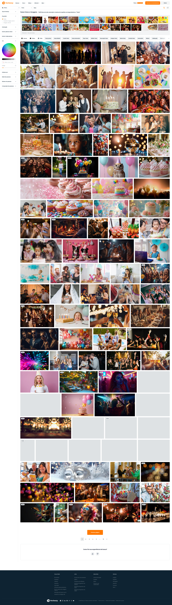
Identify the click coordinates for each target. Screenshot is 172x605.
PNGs (41, 38)
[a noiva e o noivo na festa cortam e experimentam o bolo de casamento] (92, 360)
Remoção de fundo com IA (60, 592)
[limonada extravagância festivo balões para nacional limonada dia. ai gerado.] (40, 405)
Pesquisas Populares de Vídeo (79, 590)
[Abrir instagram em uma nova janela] (62, 600)
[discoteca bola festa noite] (128, 145)
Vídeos (29, 3)
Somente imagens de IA (9, 21)
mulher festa (94, 38)
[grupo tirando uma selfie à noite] (35, 228)
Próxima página (95, 532)
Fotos (23, 3)
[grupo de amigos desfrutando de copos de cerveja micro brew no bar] (35, 472)
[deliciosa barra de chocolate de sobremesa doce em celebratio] (85, 450)
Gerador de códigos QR (59, 594)
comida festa (131, 38)
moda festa (122, 38)
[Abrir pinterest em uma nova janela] (67, 600)
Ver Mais (163, 27)
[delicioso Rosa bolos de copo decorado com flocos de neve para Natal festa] (154, 167)
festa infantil (57, 38)
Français (115, 585)
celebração (154, 38)
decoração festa (104, 38)
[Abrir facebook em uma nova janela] (60, 600)
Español (115, 579)
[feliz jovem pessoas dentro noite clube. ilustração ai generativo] (40, 53)
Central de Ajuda (97, 577)
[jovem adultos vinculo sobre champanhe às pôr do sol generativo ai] (76, 76)
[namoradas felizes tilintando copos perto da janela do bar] (125, 472)
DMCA (75, 579)
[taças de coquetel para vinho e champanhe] (155, 512)
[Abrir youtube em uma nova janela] (73, 600)
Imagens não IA (7, 22)
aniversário (140, 38)
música (147, 38)
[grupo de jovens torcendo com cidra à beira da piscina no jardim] (109, 339)
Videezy (56, 581)
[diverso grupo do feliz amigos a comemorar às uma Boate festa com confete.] (123, 360)
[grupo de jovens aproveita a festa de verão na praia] (116, 76)
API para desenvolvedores (60, 587)
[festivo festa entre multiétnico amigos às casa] (65, 273)
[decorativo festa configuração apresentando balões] (111, 208)
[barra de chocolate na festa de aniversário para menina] (36, 145)
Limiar (3, 65)
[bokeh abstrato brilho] (155, 472)
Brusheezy (56, 577)
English (114, 577)
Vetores (17, 3)
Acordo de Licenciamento (80, 577)
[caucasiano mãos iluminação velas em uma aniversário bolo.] (125, 492)
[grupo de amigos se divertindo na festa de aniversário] (37, 76)
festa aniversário (76, 38)
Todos (5, 19)
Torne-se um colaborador (96, 584)
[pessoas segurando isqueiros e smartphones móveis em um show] (154, 450)
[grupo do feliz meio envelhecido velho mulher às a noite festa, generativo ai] (98, 228)
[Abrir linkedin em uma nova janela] (64, 600)
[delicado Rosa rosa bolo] (149, 208)
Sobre (94, 581)
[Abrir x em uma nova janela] (71, 600)
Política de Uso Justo (120, 600)
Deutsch (115, 583)
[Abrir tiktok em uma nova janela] (69, 600)
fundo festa (66, 38)
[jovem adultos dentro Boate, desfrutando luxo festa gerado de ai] (39, 339)
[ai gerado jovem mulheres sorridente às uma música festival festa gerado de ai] (85, 512)
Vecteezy (56, 579)
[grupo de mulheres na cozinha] (64, 360)
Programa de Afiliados (79, 581)
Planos (135, 3)
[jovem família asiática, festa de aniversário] (155, 228)
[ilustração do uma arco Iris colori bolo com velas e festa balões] (112, 189)
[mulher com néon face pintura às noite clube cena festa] (118, 382)
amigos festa (114, 38)
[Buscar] (164, 8)
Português (115, 581)
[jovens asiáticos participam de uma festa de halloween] (148, 339)
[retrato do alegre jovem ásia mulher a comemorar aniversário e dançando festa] (27, 450)
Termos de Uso (101, 600)
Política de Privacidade (110, 600)
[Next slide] (168, 38)
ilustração (162, 38)
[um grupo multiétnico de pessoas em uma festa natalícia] (155, 492)
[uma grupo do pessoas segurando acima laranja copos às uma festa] (121, 428)
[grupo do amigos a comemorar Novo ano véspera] (35, 167)
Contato (95, 579)
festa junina (48, 38)
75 (103, 539)
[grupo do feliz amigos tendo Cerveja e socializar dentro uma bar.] (92, 492)
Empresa (56, 583)
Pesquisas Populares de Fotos (79, 587)
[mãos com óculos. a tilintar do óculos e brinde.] (52, 450)
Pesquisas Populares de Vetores (79, 584)
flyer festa (85, 38)
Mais (43, 3)
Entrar (165, 3)
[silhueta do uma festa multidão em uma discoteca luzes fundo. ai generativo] (81, 53)
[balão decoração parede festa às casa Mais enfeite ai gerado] (76, 339)
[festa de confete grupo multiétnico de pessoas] (95, 123)
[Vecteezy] (7, 3)
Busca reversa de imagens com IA (60, 590)
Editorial (36, 3)
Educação (56, 585)
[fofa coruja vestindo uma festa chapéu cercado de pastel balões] (118, 167)
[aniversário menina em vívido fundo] (39, 382)
